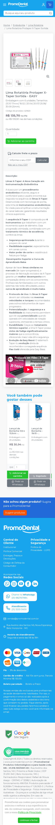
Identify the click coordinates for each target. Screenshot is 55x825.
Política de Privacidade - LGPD (40, 549)
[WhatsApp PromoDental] (6, 583)
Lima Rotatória (35, 25)
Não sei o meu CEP (18, 165)
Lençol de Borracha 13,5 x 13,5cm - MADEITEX (17, 431)
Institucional (9, 547)
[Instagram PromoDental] (13, 583)
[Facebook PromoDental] (28, 583)
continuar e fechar (29, 820)
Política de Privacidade (29, 812)
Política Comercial (12, 551)
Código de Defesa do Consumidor (14, 564)
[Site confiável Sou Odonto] (17, 752)
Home (6, 25)
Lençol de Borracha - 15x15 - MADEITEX (37, 431)
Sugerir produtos (15, 512)
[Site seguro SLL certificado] (17, 734)
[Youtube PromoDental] (21, 583)
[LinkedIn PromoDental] (35, 583)
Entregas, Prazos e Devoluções (12, 557)
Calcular (42, 160)
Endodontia (19, 25)
